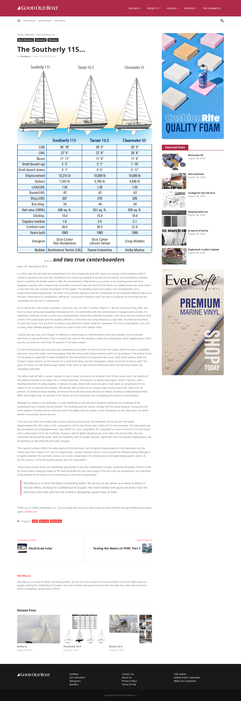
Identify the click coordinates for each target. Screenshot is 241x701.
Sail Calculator (45, 20)
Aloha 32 (22, 646)
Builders (74, 684)
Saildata (133, 8)
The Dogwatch (212, 8)
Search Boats (29, 20)
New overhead (196, 174)
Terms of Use (129, 684)
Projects (152, 8)
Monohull (40, 40)
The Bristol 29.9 (72, 646)
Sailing (171, 8)
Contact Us (128, 674)
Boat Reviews (25, 40)
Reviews (189, 8)
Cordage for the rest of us (201, 192)
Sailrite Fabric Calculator (187, 677)
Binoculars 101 (195, 155)
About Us (127, 677)
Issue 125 (44, 521)
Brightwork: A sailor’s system (203, 249)
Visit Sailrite (59, 20)
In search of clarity (198, 230)
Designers (75, 680)
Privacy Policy (129, 681)
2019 (35, 521)
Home (20, 34)
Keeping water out (198, 211)
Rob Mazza (25, 56)
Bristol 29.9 (115, 646)
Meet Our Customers (185, 681)
